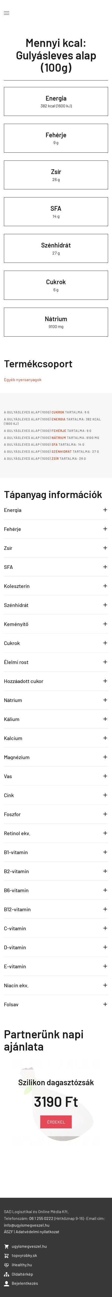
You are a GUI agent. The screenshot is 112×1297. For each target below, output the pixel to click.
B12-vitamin (17, 909)
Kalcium (13, 738)
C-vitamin (15, 928)
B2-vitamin (16, 871)
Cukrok (56, 282)
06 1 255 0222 (41, 1218)
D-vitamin (15, 947)
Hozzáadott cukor (23, 681)
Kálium (12, 719)
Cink (9, 795)
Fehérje (56, 135)
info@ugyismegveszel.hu (26, 1224)
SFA (56, 208)
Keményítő (16, 624)
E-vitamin (15, 966)
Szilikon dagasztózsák (56, 1082)
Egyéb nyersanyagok (22, 379)
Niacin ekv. (16, 985)
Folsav (11, 1004)
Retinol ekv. (17, 833)
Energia (56, 98)
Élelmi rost (16, 662)
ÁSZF (8, 1231)
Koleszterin (17, 586)
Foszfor (12, 814)
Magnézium (17, 757)
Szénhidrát (56, 245)
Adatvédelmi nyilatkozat (37, 1231)
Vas (8, 776)
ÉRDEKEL (56, 1121)
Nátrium (56, 318)
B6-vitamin (16, 890)
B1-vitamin (16, 852)
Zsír (56, 171)
